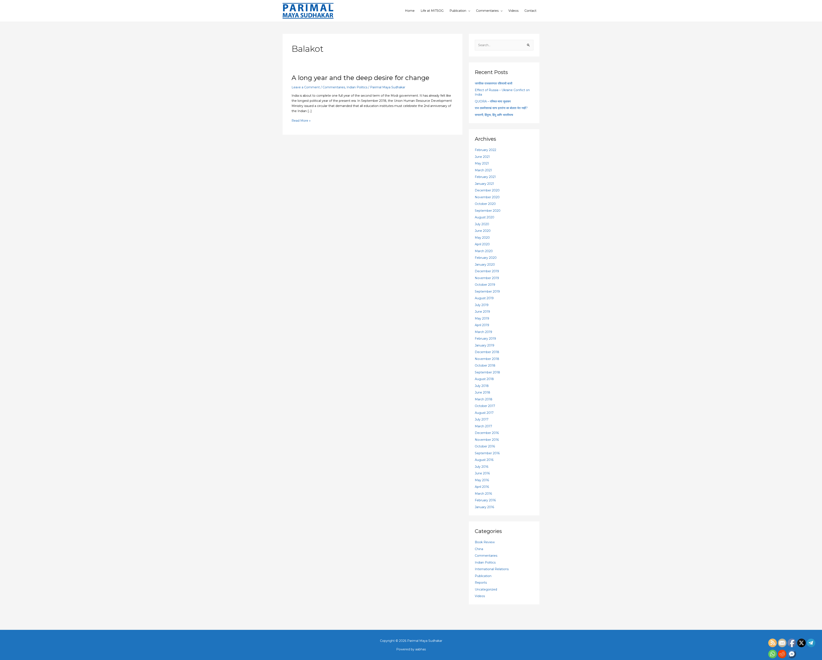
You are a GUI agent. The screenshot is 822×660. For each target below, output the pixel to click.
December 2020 (487, 190)
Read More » (301, 120)
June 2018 (482, 392)
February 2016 (485, 500)
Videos (513, 11)
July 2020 (482, 224)
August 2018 (484, 379)
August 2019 (484, 298)
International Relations (492, 569)
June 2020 (483, 231)
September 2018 (487, 372)
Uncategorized (486, 589)
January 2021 (484, 184)
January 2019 (484, 345)
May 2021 (482, 163)
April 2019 (482, 325)
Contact (530, 11)
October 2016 (485, 446)
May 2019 (482, 318)
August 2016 (484, 460)
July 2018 (482, 386)
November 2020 (487, 197)
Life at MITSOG (432, 11)
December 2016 (487, 433)
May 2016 (482, 480)
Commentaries (487, 11)
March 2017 (483, 426)
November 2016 (487, 440)
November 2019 (487, 278)
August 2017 (484, 413)
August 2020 (484, 217)
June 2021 (482, 157)
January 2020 (485, 264)
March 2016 (483, 494)
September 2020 (487, 211)
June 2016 (482, 473)
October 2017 (485, 406)
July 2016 (481, 467)
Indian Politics (357, 87)
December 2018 (487, 352)
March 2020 (484, 251)
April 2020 (482, 244)
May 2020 (482, 238)
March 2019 (483, 332)
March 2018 (483, 399)
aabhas (420, 649)
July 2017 (481, 419)
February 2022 (485, 150)
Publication (458, 11)
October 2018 (485, 365)
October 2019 (485, 285)
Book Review (485, 542)
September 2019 (487, 291)
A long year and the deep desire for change (360, 78)
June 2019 (482, 312)
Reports (481, 583)
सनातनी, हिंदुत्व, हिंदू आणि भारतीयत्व (494, 115)
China (479, 549)
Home (410, 11)
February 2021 (485, 177)
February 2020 (486, 258)
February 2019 (485, 338)
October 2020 (485, 204)
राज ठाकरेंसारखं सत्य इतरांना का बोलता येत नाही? (501, 108)
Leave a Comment (306, 87)
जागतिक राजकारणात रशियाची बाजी (493, 83)
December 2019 (487, 271)
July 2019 (481, 305)
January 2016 (484, 507)
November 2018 (487, 359)
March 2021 (483, 170)
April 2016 (482, 487)
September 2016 (487, 453)
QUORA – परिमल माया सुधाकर (493, 101)
